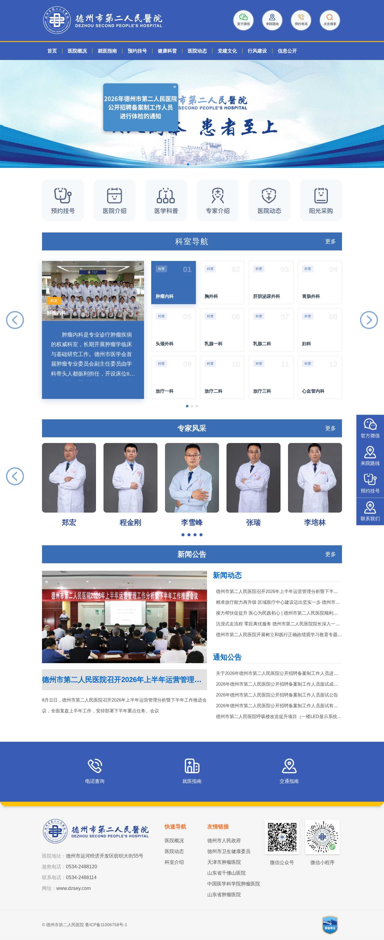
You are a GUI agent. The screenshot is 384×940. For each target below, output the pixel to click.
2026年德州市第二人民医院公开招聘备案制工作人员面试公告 (277, 694)
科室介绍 (174, 862)
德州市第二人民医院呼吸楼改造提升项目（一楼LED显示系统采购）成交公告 (279, 716)
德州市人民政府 (224, 840)
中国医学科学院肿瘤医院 (233, 883)
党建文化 (227, 50)
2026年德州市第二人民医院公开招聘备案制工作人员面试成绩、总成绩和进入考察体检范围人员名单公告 (279, 684)
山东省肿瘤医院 (224, 894)
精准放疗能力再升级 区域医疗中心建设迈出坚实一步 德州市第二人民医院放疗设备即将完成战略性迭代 (279, 602)
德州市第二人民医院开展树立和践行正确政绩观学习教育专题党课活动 (279, 634)
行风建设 (257, 50)
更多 (330, 241)
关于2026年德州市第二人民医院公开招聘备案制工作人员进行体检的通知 (279, 673)
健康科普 (167, 50)
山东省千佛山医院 (226, 873)
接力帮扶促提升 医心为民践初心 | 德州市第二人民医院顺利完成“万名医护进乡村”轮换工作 (279, 612)
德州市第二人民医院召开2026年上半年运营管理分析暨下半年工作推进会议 (279, 591)
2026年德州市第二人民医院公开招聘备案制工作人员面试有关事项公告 (279, 705)
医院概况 (77, 50)
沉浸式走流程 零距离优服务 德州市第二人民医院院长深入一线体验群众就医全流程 (279, 623)
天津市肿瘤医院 (224, 862)
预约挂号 (137, 50)
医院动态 (197, 50)
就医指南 (107, 50)
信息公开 (287, 50)
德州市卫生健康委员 (228, 851)
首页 (52, 50)
